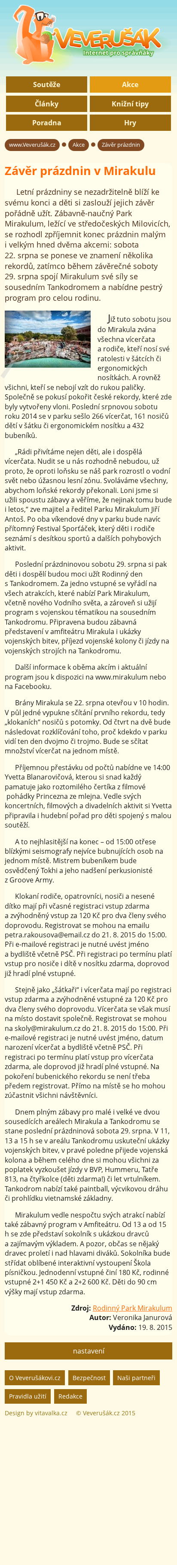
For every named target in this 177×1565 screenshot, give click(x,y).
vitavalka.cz (51, 1413)
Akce (130, 84)
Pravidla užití (27, 1396)
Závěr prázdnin (121, 144)
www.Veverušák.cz (32, 144)
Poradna (46, 122)
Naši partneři (136, 1378)
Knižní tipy (130, 104)
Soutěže (46, 84)
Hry (130, 122)
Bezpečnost (89, 1378)
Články (46, 104)
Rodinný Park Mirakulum (132, 1308)
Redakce (70, 1396)
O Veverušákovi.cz (35, 1378)
